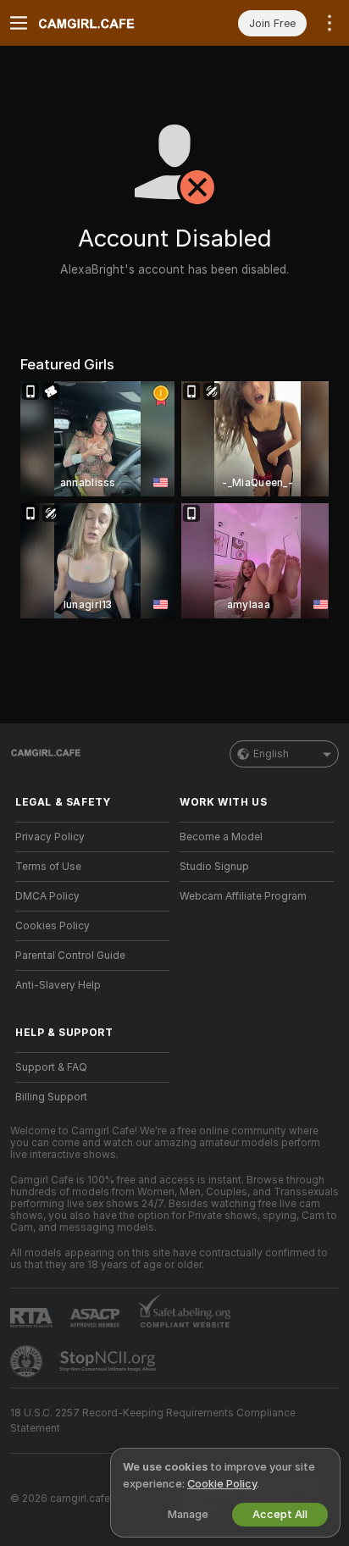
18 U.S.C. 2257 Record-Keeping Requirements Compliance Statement (153, 1420)
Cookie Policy (222, 1483)
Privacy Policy (50, 837)
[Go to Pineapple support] (28, 1361)
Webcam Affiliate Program (243, 896)
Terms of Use (48, 867)
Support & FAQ (51, 1067)
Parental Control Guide (70, 955)
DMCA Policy (47, 896)
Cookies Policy (52, 926)
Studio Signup (214, 867)
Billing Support (51, 1097)
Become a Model (221, 837)
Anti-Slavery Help (58, 985)
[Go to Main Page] (105, 23)
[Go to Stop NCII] (109, 1361)
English (271, 754)
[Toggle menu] (18, 23)
